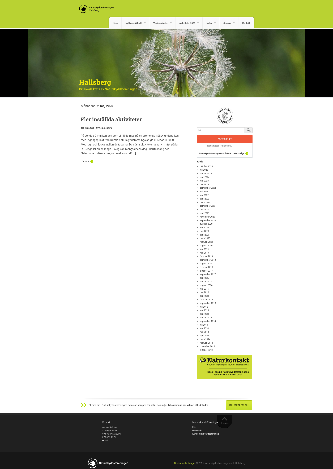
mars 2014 (205, 339)
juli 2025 (204, 170)
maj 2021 (204, 209)
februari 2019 (206, 256)
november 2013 (207, 346)
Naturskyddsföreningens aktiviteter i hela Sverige (221, 153)
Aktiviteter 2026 (187, 23)
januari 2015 (206, 317)
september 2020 (208, 220)
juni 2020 (204, 227)
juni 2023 (204, 180)
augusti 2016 (206, 285)
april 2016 (204, 296)
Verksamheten (160, 23)
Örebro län (197, 430)
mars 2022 (205, 202)
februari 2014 (206, 343)
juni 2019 (204, 249)
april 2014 (204, 335)
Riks (194, 427)
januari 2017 (206, 281)
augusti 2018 (206, 263)
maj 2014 (204, 332)
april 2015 (204, 314)
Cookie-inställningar (184, 463)
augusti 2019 (206, 245)
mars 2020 (205, 238)
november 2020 (207, 216)
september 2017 (208, 274)
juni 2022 (204, 195)
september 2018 (208, 260)
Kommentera (105, 128)
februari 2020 (206, 242)
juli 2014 (204, 325)
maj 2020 (204, 231)
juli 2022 (204, 191)
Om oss (227, 23)
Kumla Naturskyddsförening (205, 434)
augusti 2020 (206, 224)
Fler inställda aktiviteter (111, 119)
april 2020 (204, 234)
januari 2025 (206, 173)
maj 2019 (204, 252)
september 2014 (208, 321)
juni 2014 (204, 328)
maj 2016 (204, 292)
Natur (209, 23)
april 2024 (204, 177)
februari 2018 (206, 267)
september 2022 (208, 188)
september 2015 (208, 303)
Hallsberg (95, 82)
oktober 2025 (206, 166)
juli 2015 (204, 307)
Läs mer (85, 161)
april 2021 (204, 213)
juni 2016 (204, 288)
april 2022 (204, 198)
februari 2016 (206, 299)
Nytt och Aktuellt (134, 23)
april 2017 (204, 278)
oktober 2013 (206, 350)
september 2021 (208, 206)
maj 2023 (204, 184)
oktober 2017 (206, 270)
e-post (105, 440)
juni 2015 (204, 310)
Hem (115, 23)
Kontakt (246, 23)
